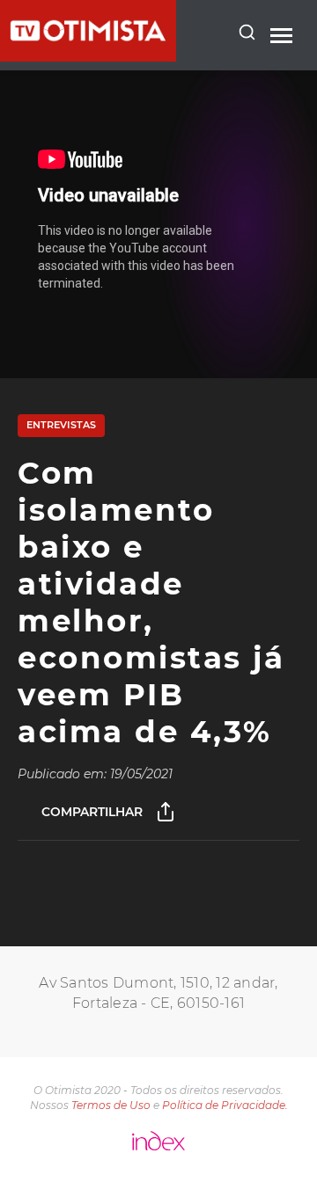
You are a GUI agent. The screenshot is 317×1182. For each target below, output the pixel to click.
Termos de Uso (111, 1105)
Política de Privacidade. (225, 1105)
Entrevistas (61, 425)
